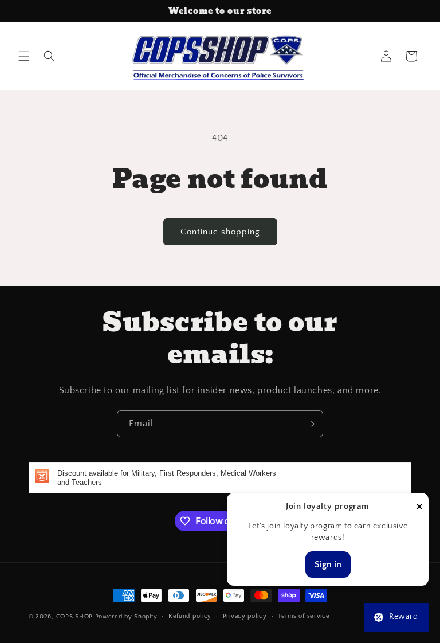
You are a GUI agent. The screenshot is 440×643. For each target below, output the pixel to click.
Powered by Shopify (126, 616)
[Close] (419, 507)
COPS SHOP (74, 616)
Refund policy (189, 616)
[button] (24, 56)
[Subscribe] (310, 423)
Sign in (328, 564)
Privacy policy (245, 616)
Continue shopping (220, 232)
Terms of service (303, 616)
